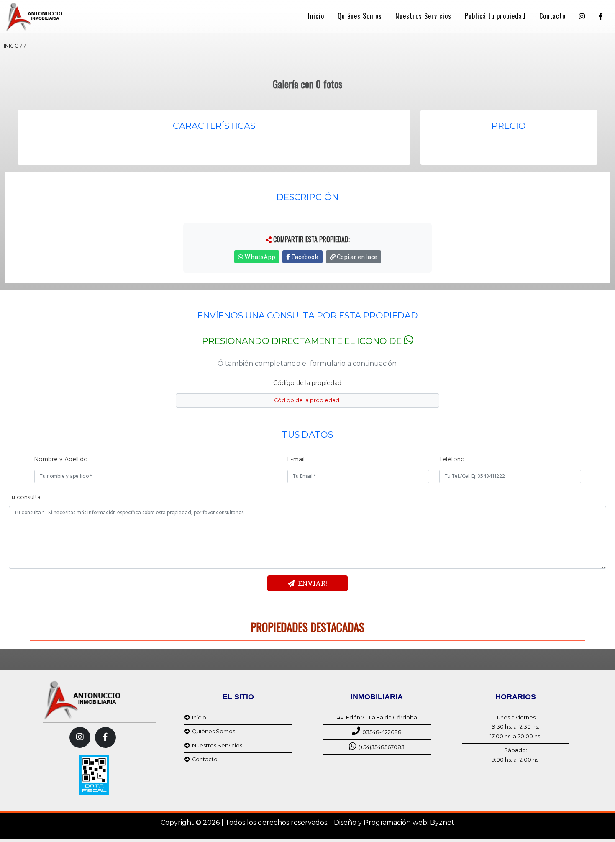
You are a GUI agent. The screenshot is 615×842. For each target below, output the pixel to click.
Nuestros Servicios (423, 16)
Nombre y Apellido (61, 459)
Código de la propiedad (307, 383)
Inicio (316, 16)
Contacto (552, 16)
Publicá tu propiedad (495, 16)
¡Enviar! (311, 583)
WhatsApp (259, 257)
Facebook (304, 257)
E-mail (296, 459)
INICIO (11, 46)
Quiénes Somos (360, 16)
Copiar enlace (356, 257)
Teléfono (452, 459)
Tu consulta (25, 498)
